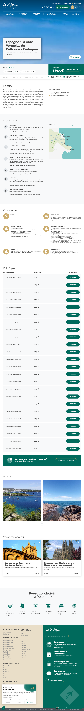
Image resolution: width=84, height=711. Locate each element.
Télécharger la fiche (56, 77)
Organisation (28, 77)
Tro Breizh (5, 652)
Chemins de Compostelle (10, 14)
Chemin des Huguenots (8, 648)
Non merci (7, 702)
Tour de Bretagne (7, 650)
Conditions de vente (18, 709)
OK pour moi (30, 702)
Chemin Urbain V (6, 644)
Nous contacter (77, 3)
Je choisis (18, 702)
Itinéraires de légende (23, 14)
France (4, 668)
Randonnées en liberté (36, 14)
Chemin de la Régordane (8, 646)
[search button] (80, 7)
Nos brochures (67, 3)
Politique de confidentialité (46, 709)
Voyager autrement (65, 14)
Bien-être (23, 645)
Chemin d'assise (6, 656)
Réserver (73, 277)
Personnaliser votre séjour (72, 77)
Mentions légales (29, 709)
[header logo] (10, 4)
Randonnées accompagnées (51, 14)
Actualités (5, 684)
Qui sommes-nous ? (56, 3)
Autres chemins (6, 660)
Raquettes (23, 655)
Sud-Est (5, 674)
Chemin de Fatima (7, 658)
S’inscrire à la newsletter (58, 636)
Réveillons (23, 657)
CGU (36, 709)
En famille (23, 643)
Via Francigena (6, 654)
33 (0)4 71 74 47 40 (49, 7)
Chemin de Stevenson (8, 640)
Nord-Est (5, 670)
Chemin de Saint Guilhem (8, 642)
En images (76, 57)
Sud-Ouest (5, 676)
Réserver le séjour (72, 69)
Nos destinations (76, 14)
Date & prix (39, 77)
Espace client (64, 7)
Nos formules (6, 634)
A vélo (22, 641)
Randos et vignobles (25, 649)
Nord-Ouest (6, 672)
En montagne (24, 647)
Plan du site (8, 709)
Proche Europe (6, 678)
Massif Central (6, 666)
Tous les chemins (7, 632)
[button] (3, 708)
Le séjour (6, 77)
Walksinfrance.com (56, 680)
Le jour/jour (17, 77)
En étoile (23, 653)
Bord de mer (24, 651)
